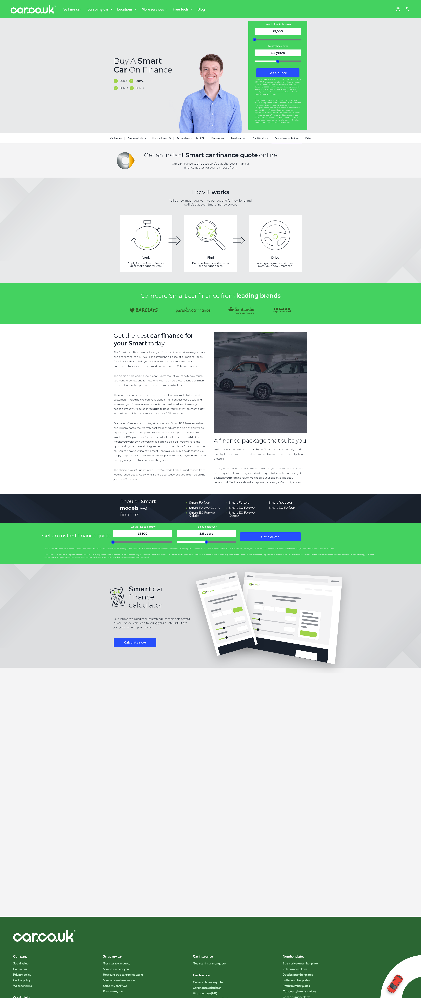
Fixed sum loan (238, 138)
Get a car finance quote (208, 982)
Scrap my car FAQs (115, 985)
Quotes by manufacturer (286, 138)
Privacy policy (22, 974)
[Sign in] (407, 9)
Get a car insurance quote (209, 963)
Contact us (20, 969)
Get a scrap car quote (116, 963)
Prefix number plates (296, 985)
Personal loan (218, 138)
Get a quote (278, 73)
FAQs (308, 138)
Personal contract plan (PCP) (191, 138)
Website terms (22, 985)
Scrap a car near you (116, 969)
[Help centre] (398, 9)
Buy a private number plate (300, 963)
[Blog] (202, 9)
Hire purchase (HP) (161, 138)
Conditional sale (260, 138)
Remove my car (113, 991)
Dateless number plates (298, 974)
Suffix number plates (296, 980)
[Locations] (127, 9)
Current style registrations (299, 991)
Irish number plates (295, 969)
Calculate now (135, 642)
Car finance (116, 138)
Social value (20, 963)
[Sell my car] (73, 9)
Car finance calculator (207, 987)
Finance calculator (137, 138)
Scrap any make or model (119, 980)
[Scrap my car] (100, 9)
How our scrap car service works (123, 974)
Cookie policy (22, 980)
